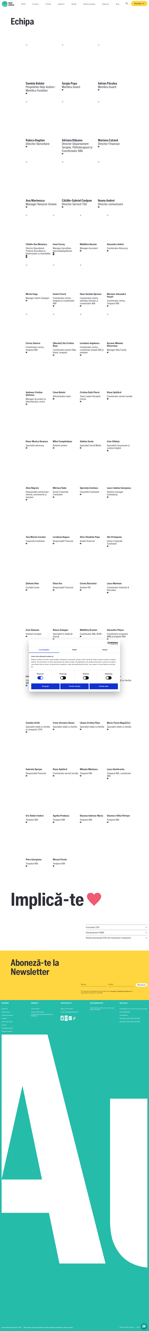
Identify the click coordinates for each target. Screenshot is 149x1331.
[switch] (63, 678)
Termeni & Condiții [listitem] (7, 1031)
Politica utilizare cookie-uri (127, 1327)
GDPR (138, 1327)
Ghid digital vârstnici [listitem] (7, 1028)
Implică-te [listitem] (61, 4)
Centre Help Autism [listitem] (7, 1021)
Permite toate (103, 686)
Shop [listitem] (117, 4)
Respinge (45, 686)
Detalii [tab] (74, 650)
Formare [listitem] (48, 4)
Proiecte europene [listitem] (89, 4)
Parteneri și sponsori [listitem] (7, 1015)
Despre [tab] (105, 650)
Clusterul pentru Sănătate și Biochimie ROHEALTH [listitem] (42, 1015)
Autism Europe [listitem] (35, 1009)
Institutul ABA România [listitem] (37, 1012)
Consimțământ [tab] (44, 650)
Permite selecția (74, 686)
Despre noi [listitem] (105, 4)
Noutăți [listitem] (73, 4)
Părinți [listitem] (23, 4)
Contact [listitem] (4, 1025)
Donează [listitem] (4, 1018)
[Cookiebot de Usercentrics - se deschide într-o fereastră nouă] (109, 643)
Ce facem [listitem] (35, 4)
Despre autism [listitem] (6, 1012)
